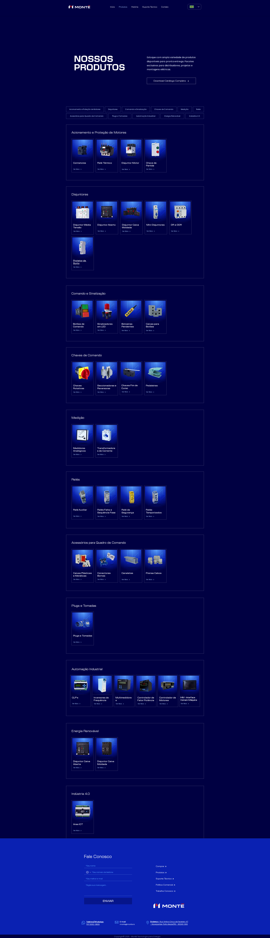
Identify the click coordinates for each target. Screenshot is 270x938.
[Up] (264, 932)
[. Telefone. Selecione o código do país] (88, 872)
